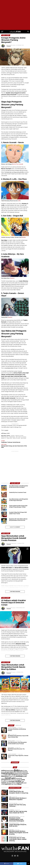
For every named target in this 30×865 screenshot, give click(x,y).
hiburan (19, 772)
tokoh (15, 784)
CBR (19, 200)
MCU (7, 776)
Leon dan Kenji (9, 775)
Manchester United (21, 775)
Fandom (12, 278)
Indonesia (25, 772)
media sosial (12, 776)
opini (13, 778)
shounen (23, 438)
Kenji (23, 773)
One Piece (9, 438)
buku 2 (22, 770)
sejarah (3, 783)
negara (3, 778)
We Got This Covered (17, 164)
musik (25, 776)
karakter (11, 773)
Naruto (4, 438)
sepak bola (19, 783)
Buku (17, 770)
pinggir (19, 779)
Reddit (23, 237)
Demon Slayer (19, 435)
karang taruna (18, 773)
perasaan (13, 779)
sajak (22, 781)
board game (10, 770)
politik (23, 780)
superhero (8, 784)
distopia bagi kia (9, 772)
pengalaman (6, 780)
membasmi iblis (9, 368)
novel (8, 778)
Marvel (3, 776)
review (18, 781)
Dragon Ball (13, 635)
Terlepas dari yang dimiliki (14, 172)
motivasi (19, 776)
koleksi (27, 773)
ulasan (19, 784)
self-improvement (11, 782)
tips (13, 784)
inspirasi (4, 773)
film (15, 772)
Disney (2, 772)
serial (25, 783)
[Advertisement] (15, 15)
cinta (25, 770)
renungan (11, 781)
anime (13, 435)
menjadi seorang (9, 284)
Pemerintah (19, 778)
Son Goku (4, 240)
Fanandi (9, 46)
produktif (3, 781)
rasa (7, 781)
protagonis (17, 438)
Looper (6, 430)
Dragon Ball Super (6, 567)
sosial (2, 784)
